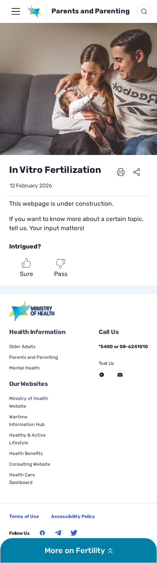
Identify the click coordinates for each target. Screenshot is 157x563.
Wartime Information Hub (27, 420)
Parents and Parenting (90, 11)
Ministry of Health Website (28, 402)
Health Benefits (26, 453)
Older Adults (22, 346)
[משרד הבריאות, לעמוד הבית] (37, 11)
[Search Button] (144, 11)
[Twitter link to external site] (73, 532)
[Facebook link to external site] (42, 532)
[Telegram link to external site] (58, 532)
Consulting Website (29, 464)
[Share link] (137, 171)
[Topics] (16, 11)
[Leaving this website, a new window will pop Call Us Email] (120, 375)
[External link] (32, 310)
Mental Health (24, 368)
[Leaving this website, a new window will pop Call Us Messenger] (102, 375)
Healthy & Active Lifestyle (27, 438)
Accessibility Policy (73, 516)
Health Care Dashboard (22, 478)
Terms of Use (24, 516)
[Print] (121, 171)
